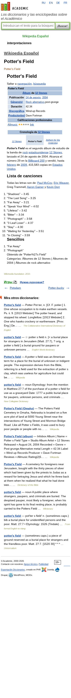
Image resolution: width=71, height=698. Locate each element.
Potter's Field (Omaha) (19, 408)
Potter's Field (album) (18, 436)
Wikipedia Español (35, 36)
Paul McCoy (44, 182)
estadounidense (39, 152)
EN (51, 3)
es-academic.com (15, 6)
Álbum (26, 93)
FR (65, 3)
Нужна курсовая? (32, 282)
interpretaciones (19, 43)
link (32, 124)
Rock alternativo (35, 102)
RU (43, 3)
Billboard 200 (36, 160)
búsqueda (39, 83)
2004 (45, 97)
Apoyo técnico (30, 564)
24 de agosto (33, 97)
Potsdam (15, 287)
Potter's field (12, 304)
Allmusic (13, 124)
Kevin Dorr (53, 186)
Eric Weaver (61, 182)
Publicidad (43, 564)
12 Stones (41, 93)
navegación (24, 83)
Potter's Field (13, 464)
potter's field (12, 337)
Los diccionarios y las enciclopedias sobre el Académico (34, 17)
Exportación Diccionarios (13, 569)
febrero (11, 164)
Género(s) (16, 102)
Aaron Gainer (35, 186)
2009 (24, 164)
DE (58, 3)
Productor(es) (16, 115)
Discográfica (16, 111)
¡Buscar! (62, 25)
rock (25, 152)
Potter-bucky (56, 287)
